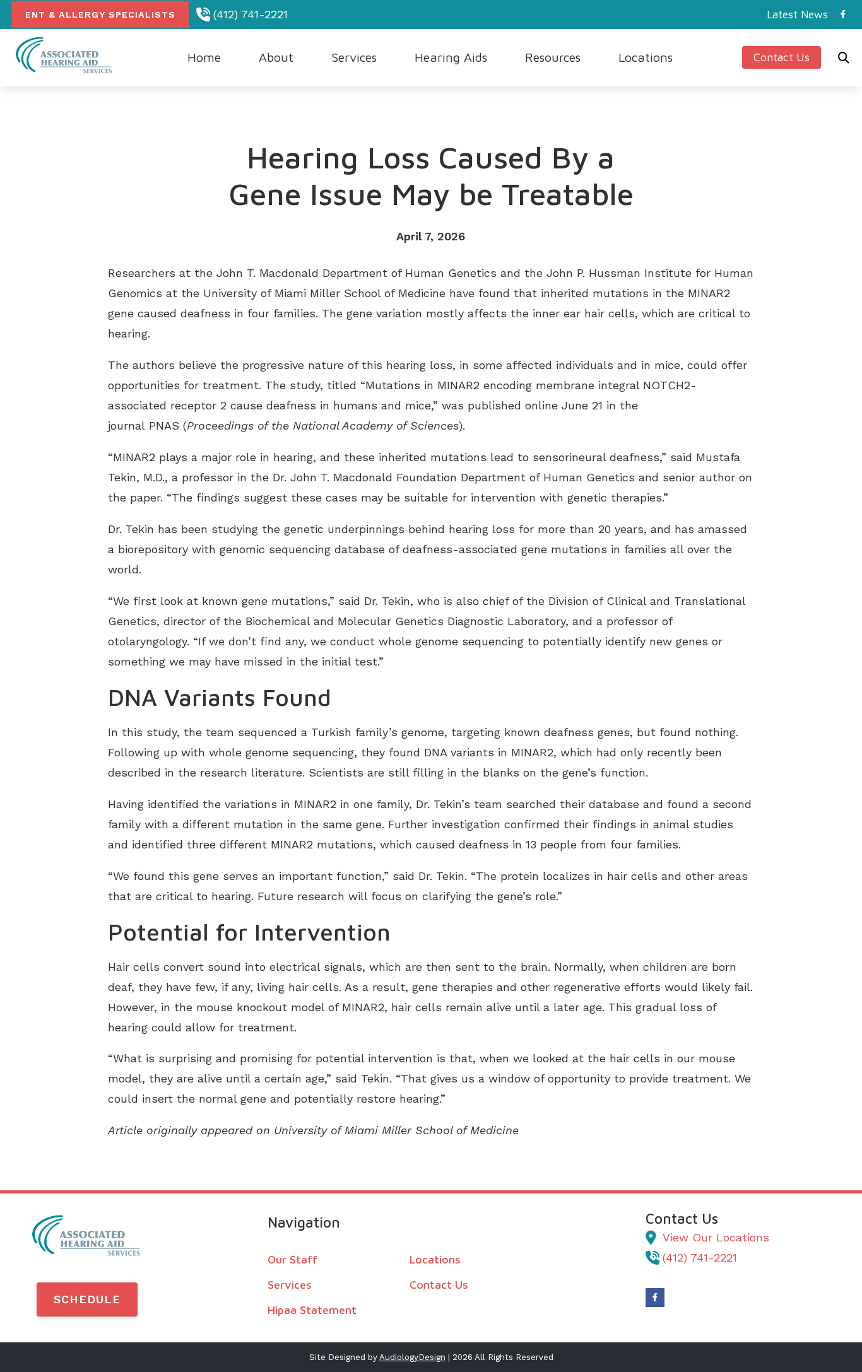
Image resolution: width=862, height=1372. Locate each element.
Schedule (87, 1299)
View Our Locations (716, 1237)
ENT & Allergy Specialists (100, 14)
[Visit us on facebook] (843, 14)
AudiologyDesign (412, 1357)
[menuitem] (794, 14)
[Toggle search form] (843, 57)
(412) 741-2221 (250, 14)
